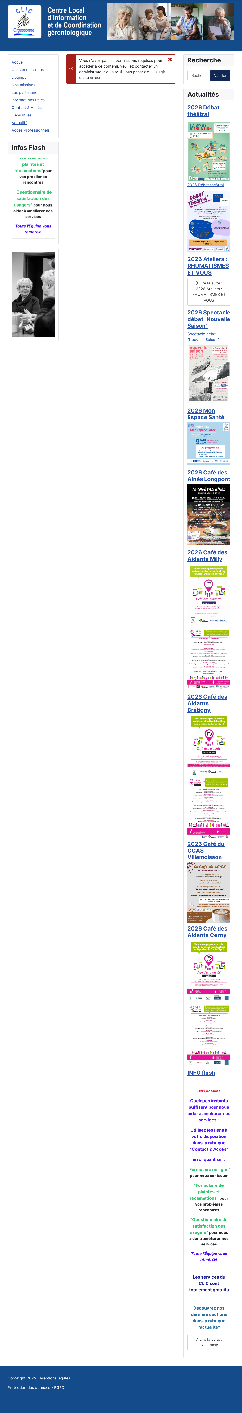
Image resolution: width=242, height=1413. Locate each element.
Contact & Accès (27, 107)
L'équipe (19, 77)
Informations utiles (28, 100)
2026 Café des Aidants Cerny (207, 932)
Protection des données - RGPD (36, 1387)
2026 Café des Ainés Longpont (208, 475)
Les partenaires (25, 92)
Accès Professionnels (31, 130)
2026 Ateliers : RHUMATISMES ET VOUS (208, 266)
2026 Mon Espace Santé (205, 414)
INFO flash (201, 1072)
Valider (220, 75)
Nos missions (23, 84)
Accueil (18, 62)
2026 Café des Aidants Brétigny (207, 703)
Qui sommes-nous (28, 69)
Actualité (19, 122)
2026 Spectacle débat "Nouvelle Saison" (208, 319)
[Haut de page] (233, 1404)
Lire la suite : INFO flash (210, 1342)
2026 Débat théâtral (203, 110)
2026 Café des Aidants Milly (207, 555)
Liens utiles (21, 115)
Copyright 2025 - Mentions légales (39, 1378)
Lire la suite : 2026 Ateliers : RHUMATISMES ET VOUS (209, 291)
